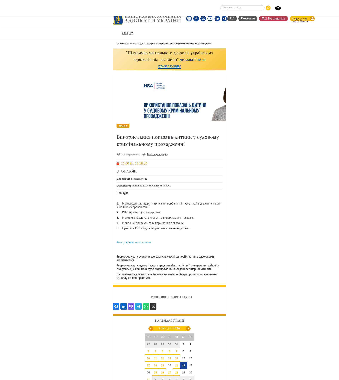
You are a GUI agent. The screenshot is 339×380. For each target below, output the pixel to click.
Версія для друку (157, 154)
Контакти (248, 18)
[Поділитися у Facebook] (116, 306)
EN (232, 18)
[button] (169, 59)
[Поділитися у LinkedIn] (123, 306)
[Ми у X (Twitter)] (203, 18)
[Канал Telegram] (224, 18)
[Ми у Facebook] (196, 18)
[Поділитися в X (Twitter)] (153, 306)
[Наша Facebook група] (189, 18)
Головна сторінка (124, 44)
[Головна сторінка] (147, 18)
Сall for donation (273, 18)
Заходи (139, 44)
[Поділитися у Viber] (131, 306)
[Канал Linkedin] (217, 18)
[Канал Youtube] (210, 18)
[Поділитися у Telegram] (138, 306)
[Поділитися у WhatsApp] (146, 306)
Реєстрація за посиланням (134, 242)
